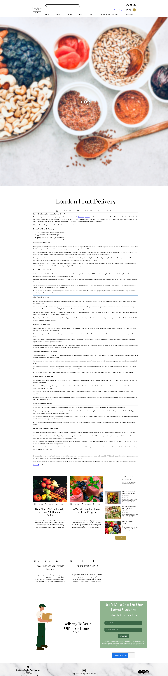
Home (47, 14)
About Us (59, 14)
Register (116, 10)
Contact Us (129, 14)
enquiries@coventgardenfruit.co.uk (84, 674)
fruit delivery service (84, 217)
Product (69, 14)
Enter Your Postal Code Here (109, 14)
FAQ (91, 14)
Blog (80, 14)
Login (121, 10)
